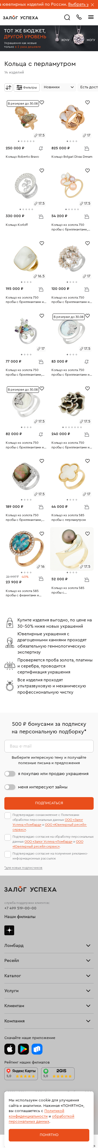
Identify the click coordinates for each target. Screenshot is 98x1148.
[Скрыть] (92, 5)
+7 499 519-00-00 (20, 908)
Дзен (9, 930)
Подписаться (49, 803)
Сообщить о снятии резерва (39, 147)
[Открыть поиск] (67, 17)
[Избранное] (41, 102)
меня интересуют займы (43, 787)
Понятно (49, 1135)
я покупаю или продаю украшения (53, 774)
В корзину (86, 148)
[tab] (18, 141)
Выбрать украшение (75, 4)
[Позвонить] (79, 16)
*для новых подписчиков (23, 867)
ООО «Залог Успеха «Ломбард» (48, 841)
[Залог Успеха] (20, 17)
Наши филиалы (20, 917)
